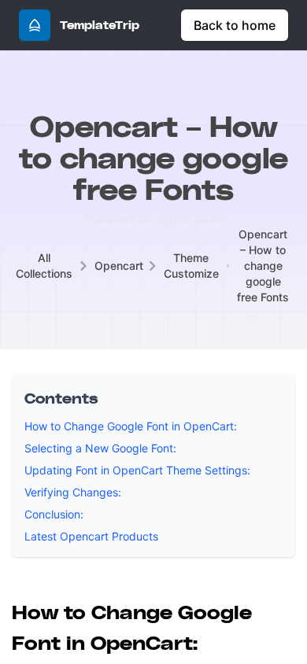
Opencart (118, 265)
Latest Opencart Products (91, 536)
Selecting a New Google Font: (100, 448)
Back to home (235, 25)
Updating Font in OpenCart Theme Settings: (137, 470)
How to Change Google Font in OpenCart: (130, 426)
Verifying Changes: (72, 492)
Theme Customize (191, 265)
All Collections (44, 265)
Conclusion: (53, 514)
